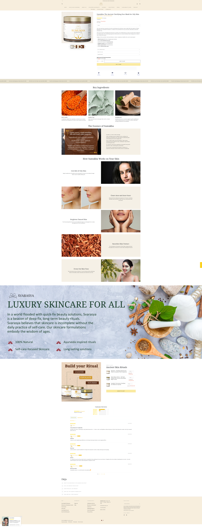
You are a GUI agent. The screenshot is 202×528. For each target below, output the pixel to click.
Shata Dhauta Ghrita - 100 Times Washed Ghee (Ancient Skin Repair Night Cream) (118, 378)
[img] (72, 423)
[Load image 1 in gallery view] (72, 46)
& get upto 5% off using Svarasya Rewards (104, 57)
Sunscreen (63, 508)
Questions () (80, 417)
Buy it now (118, 64)
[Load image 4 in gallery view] (82, 46)
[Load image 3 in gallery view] (79, 46)
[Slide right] (139, 1)
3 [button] (101, 474)
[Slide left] (62, 1)
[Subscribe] (139, 504)
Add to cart (122, 61)
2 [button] (99, 474)
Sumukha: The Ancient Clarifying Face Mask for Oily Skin (118, 384)
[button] (62, 4)
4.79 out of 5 (82, 411)
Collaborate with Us (91, 503)
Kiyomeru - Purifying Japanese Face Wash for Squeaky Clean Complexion (119, 371)
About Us (76, 503)
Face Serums (64, 506)
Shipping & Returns (90, 508)
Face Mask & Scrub (65, 510)
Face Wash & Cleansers (66, 503)
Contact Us (89, 506)
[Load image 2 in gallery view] (75, 46)
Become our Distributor (91, 505)
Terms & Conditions (91, 510)
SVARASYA (65, 520)
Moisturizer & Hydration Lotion (67, 505)
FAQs (75, 505)
